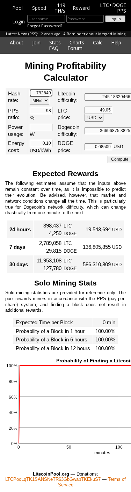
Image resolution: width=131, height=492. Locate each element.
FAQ (54, 48)
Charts (77, 42)
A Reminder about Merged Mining (94, 33)
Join (36, 42)
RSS (32, 33)
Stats (55, 42)
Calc (97, 42)
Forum (74, 48)
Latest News (16, 33)
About (16, 42)
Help (116, 42)
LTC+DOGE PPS (113, 8)
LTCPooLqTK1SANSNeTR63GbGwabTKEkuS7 (53, 479)
